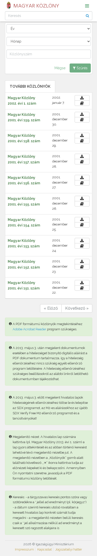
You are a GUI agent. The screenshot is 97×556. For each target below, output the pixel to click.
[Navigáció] (87, 5)
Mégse (59, 68)
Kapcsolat (44, 549)
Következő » (77, 308)
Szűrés (82, 68)
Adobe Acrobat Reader (29, 329)
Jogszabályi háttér (68, 549)
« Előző (51, 308)
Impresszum (24, 549)
